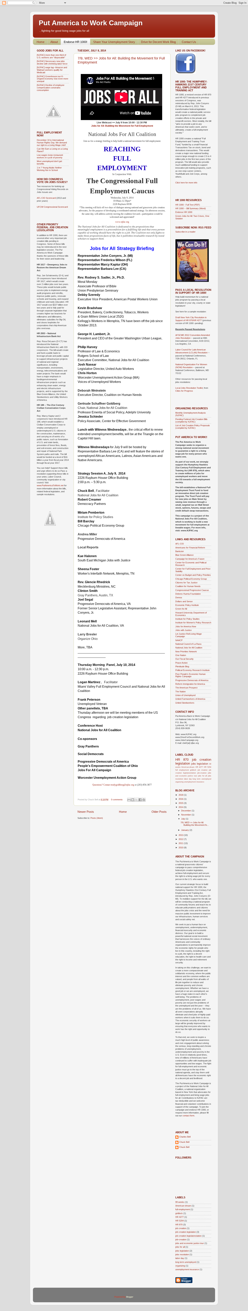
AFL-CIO (179, 544)
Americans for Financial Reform (190, 547)
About (54, 42)
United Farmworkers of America (190, 699)
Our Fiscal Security (184, 659)
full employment (182, 770)
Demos (178, 597)
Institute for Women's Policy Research (193, 622)
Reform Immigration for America (190, 684)
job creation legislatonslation (188, 1236)
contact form (188, 1115)
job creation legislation (185, 1232)
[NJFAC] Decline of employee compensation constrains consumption (50, 87)
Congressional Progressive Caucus (192, 590)
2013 (181, 835)
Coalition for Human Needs (188, 586)
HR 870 (182, 759)
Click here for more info (186, 182)
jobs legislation (199, 763)
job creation (203, 770)
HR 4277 (199, 767)
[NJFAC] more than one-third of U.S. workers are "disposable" (51, 56)
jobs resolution (182, 1254)
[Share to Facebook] (140, 800)
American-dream (188, 767)
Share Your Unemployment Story (114, 42)
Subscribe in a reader (185, 232)
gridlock (193, 770)
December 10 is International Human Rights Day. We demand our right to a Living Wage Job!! (52, 142)
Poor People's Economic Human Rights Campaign (190, 675)
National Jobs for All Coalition (188, 647)
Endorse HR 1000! (75, 42)
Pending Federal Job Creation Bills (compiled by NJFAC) (191, 420)
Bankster (179, 551)
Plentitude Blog (182, 666)
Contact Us (189, 42)
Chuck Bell (184, 1142)
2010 (181, 847)
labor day (188, 779)
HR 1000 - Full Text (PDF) (187, 205)
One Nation (180, 655)
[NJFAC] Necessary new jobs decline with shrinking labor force (52, 62)
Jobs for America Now (185, 626)
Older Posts (159, 811)
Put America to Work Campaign (91, 23)
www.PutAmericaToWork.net (50, 485)
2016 (181, 799)
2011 (181, 843)
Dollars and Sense (184, 601)
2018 (181, 795)
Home (40, 42)
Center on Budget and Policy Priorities (193, 575)
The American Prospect (186, 687)
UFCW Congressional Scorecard (52, 207)
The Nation (180, 691)
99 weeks (179, 1202)
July (183, 819)
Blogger (129, 1297)
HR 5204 (207, 767)
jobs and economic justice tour (189, 1243)
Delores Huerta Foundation (188, 594)
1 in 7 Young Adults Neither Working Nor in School (49, 168)
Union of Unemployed (185, 695)
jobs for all (202, 776)
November (186, 815)
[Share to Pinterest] (144, 800)
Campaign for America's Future (189, 559)
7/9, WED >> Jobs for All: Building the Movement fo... (195, 823)
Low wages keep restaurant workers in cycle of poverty (50, 156)
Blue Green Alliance (184, 555)
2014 (181, 807)
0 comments (117, 799)
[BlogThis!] (133, 800)
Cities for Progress (184, 391)
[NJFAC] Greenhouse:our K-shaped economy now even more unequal (52, 79)
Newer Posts (86, 811)
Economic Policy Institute (187, 605)
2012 (181, 839)
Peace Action (181, 663)
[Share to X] (136, 800)
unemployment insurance (194, 782)
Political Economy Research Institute (192, 670)
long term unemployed (202, 779)
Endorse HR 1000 (183, 212)
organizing (179, 782)
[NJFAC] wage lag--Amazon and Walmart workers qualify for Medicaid (52, 70)
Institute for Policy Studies (187, 619)
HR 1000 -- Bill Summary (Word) (190, 208)
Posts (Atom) (96, 818)
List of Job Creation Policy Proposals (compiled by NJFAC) (192, 426)
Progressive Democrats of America (191, 680)
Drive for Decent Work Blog (158, 42)
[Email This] (129, 800)
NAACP (179, 640)
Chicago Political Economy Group (191, 579)
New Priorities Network (186, 651)
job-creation (202, 773)
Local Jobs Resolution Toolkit (189, 388)
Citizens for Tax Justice (186, 582)
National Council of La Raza (188, 644)
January (185, 830)
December (186, 810)
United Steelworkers (184, 703)
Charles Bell (184, 1137)
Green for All (181, 609)
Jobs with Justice (183, 630)
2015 (181, 803)
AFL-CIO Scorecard (46, 198)
